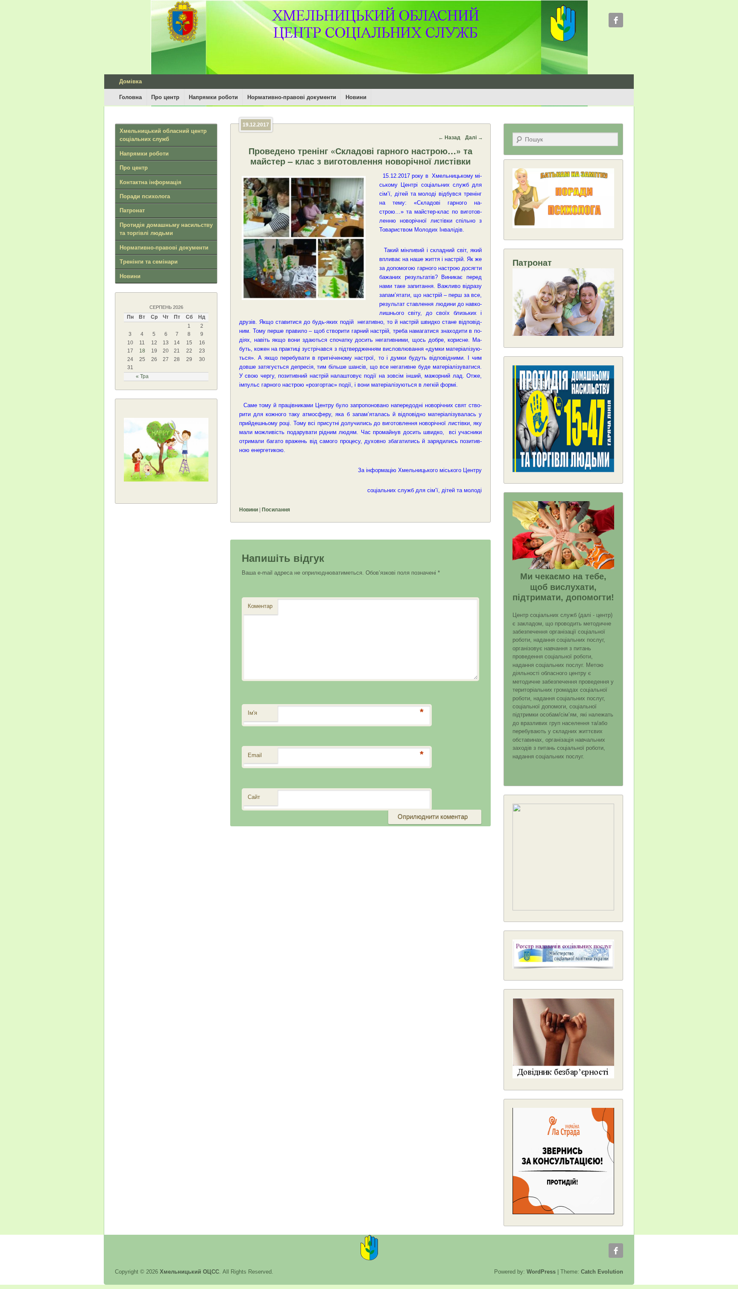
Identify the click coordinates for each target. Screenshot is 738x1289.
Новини (356, 97)
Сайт (254, 797)
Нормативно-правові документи (291, 97)
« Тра (142, 376)
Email (255, 755)
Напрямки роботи (213, 97)
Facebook (616, 20)
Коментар (260, 606)
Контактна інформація (151, 182)
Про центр (165, 97)
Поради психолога (145, 196)
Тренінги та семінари (149, 261)
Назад (449, 138)
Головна (130, 97)
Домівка (130, 81)
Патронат (132, 210)
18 (142, 351)
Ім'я (252, 713)
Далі (474, 138)
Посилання (276, 510)
